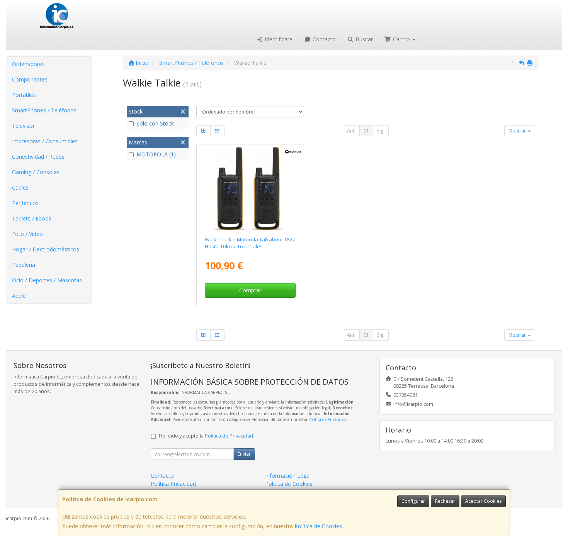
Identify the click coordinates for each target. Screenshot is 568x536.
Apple (19, 295)
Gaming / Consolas (36, 172)
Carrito (401, 39)
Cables (20, 187)
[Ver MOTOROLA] (250, 189)
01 (366, 130)
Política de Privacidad (327, 419)
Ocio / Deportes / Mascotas (47, 280)
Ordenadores (28, 64)
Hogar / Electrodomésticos (45, 249)
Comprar (250, 290)
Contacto (323, 39)
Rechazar (445, 501)
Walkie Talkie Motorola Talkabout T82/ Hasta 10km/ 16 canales (250, 242)
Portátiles (24, 94)
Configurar (413, 501)
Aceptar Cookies (483, 501)
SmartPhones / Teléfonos (44, 110)
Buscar (363, 39)
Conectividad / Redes (38, 156)
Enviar (244, 454)
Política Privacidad (173, 483)
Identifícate (278, 39)
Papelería (23, 264)
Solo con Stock (155, 123)
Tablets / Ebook (31, 218)
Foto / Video (27, 233)
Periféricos (25, 203)
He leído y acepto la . (206, 436)
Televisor (23, 125)
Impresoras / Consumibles (45, 141)
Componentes (30, 79)
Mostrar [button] (517, 130)
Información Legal (288, 475)
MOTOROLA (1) (156, 154)
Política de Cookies (318, 526)
